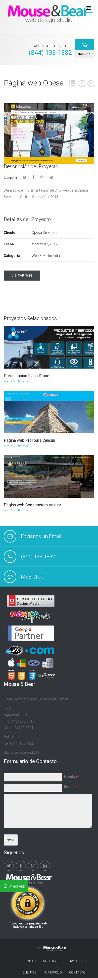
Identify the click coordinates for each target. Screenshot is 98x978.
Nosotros (51, 961)
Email (70, 787)
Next (90, 83)
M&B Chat (32, 577)
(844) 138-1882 (38, 557)
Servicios (74, 961)
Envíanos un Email (41, 536)
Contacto (77, 972)
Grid (72, 83)
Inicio (31, 961)
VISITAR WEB (22, 275)
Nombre (72, 776)
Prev (82, 83)
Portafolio (52, 972)
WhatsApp (17, 886)
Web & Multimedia (16, 381)
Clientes (29, 972)
